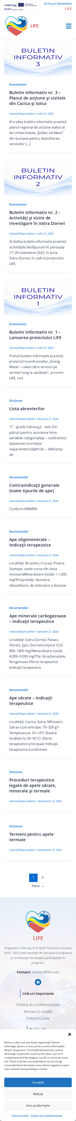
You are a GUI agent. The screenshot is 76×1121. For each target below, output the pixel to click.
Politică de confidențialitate (46, 1115)
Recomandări (18, 477)
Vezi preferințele (38, 1105)
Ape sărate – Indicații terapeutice (30, 700)
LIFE (35, 25)
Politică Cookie (20, 1115)
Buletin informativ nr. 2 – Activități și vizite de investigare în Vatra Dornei (37, 218)
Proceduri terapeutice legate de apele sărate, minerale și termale (32, 785)
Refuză (38, 1094)
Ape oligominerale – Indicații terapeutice (30, 542)
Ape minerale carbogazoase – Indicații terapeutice (37, 618)
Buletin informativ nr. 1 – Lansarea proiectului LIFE (35, 334)
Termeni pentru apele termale (31, 836)
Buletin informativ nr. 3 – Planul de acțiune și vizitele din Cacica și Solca (37, 98)
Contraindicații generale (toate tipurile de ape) (34, 488)
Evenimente (17, 84)
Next (38, 885)
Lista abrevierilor (27, 408)
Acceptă (38, 1082)
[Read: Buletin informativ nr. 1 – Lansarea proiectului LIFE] (38, 297)
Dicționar (16, 401)
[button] (70, 1034)
